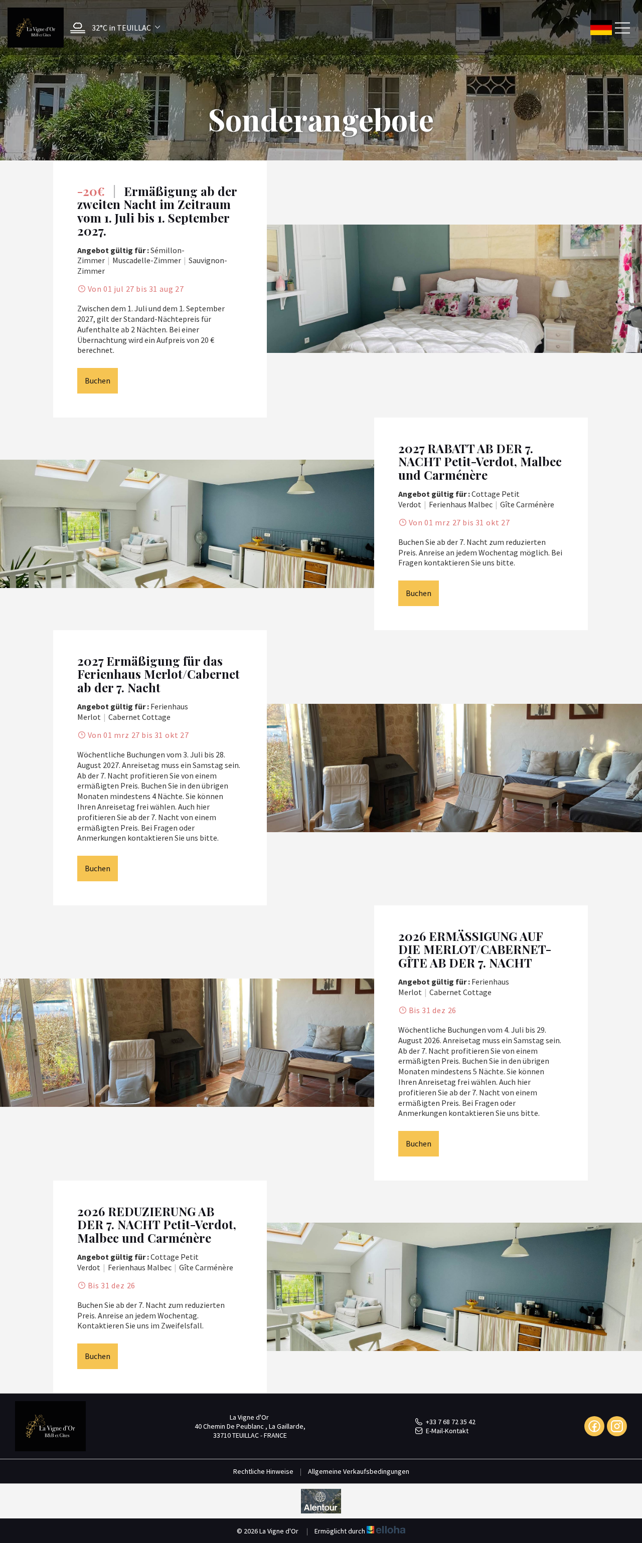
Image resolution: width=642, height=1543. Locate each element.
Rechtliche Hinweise (263, 1471)
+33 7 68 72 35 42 (450, 1421)
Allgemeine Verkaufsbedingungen (358, 1471)
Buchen (97, 380)
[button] (112, 28)
